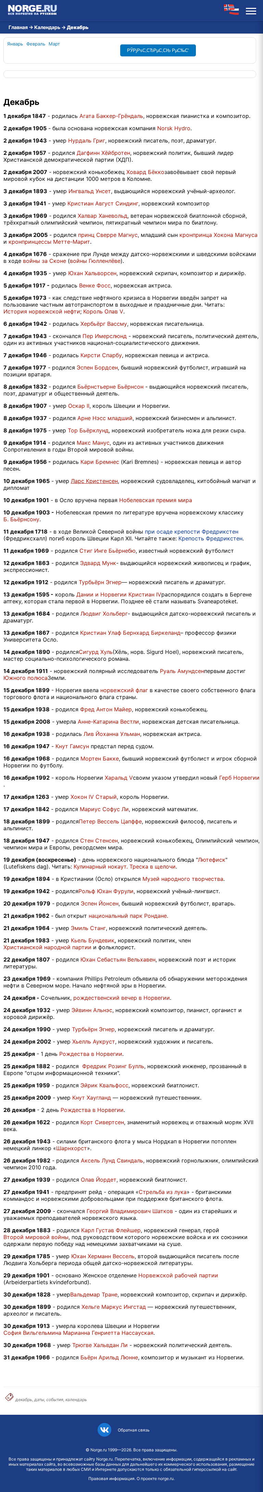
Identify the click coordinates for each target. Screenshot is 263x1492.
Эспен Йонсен (99, 903)
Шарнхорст (71, 1148)
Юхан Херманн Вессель (103, 1256)
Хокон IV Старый (94, 796)
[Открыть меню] (251, 10)
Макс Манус (93, 442)
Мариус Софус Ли (104, 809)
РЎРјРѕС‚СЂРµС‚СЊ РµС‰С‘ (158, 50)
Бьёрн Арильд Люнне (109, 1357)
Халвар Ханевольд (102, 215)
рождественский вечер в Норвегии (121, 997)
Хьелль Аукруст (93, 1041)
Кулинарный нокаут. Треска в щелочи (125, 866)
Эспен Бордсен (97, 367)
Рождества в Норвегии (90, 1053)
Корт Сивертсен (102, 1122)
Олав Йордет (98, 1179)
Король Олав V (103, 311)
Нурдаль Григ (86, 140)
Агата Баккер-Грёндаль (111, 115)
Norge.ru (98, 1449)
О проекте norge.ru (155, 1478)
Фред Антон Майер (106, 709)
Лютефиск (211, 859)
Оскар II (78, 405)
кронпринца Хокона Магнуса (218, 234)
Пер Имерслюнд (105, 336)
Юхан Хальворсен (92, 273)
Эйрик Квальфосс (104, 1085)
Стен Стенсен (99, 840)
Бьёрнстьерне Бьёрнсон (110, 386)
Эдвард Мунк (98, 563)
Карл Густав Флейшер (111, 1230)
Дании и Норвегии (101, 594)
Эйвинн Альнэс (92, 1010)
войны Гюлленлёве (95, 260)
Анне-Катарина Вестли (108, 721)
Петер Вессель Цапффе (110, 821)
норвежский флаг (124, 690)
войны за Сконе (44, 260)
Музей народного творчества (182, 878)
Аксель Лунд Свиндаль (112, 1160)
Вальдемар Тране (93, 1294)
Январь (15, 43)
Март (54, 43)
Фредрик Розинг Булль (113, 1066)
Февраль (35, 43)
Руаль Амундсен (182, 671)
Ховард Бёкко (145, 172)
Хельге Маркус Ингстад (114, 1306)
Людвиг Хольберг (104, 613)
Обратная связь (134, 1430)
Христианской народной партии (47, 947)
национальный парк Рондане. (128, 915)
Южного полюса (25, 677)
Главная (18, 27)
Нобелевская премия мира (155, 500)
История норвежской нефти (41, 311)
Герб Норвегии (239, 777)
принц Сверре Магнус (108, 234)
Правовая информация (111, 1478)
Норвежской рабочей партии (178, 1275)
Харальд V (119, 777)
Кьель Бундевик (92, 940)
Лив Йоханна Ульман (112, 733)
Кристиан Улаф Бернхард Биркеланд (130, 632)
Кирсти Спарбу (101, 355)
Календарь (47, 27)
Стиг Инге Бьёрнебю (107, 550)
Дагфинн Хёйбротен (103, 152)
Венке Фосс (95, 285)
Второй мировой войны (35, 1237)
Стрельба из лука (163, 1191)
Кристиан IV (144, 594)
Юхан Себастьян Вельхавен (117, 959)
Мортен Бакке (99, 758)
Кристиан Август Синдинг (102, 203)
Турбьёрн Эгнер (100, 582)
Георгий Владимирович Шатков (130, 1211)
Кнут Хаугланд (91, 1097)
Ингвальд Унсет (89, 191)
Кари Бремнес (99, 461)
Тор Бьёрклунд (88, 430)
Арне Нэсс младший (105, 418)
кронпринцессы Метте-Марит (49, 241)
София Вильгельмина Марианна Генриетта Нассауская (78, 1332)
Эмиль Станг (88, 928)
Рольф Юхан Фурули (106, 891)
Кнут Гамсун (72, 746)
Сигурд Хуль (96, 651)
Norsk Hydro (173, 128)
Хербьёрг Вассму (103, 323)
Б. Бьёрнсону (21, 519)
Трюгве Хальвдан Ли (100, 1345)
